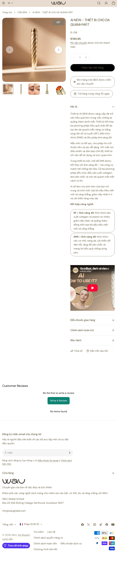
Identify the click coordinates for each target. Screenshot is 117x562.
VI (9, 3)
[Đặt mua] (69, 453)
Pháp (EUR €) (31, 524)
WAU (14, 535)
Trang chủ (7, 12)
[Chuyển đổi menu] (3, 3)
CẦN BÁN (22, 12)
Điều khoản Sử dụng (48, 460)
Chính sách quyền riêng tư (48, 537)
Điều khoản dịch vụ (71, 543)
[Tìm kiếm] (99, 3)
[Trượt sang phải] (58, 49)
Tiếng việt (7, 524)
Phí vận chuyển (78, 42)
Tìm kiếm (39, 532)
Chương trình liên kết (45, 549)
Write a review (58, 400)
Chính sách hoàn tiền (45, 543)
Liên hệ (51, 532)
